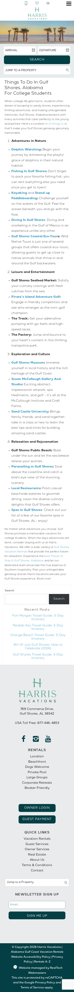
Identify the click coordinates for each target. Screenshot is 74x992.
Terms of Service (32, 987)
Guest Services (37, 844)
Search (37, 59)
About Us (37, 860)
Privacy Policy (45, 982)
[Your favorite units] (37, 3)
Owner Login (37, 808)
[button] (69, 3)
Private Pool (37, 772)
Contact (37, 870)
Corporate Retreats (37, 783)
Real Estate (37, 854)
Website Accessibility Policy (30, 957)
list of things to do (55, 124)
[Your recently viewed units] (48, 3)
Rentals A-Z (42, 962)
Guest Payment (37, 819)
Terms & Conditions (37, 865)
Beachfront (37, 762)
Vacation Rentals (37, 839)
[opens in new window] (23, 740)
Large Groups (37, 777)
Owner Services (37, 849)
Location (37, 756)
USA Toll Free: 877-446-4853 (37, 723)
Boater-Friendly (37, 788)
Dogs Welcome (37, 767)
